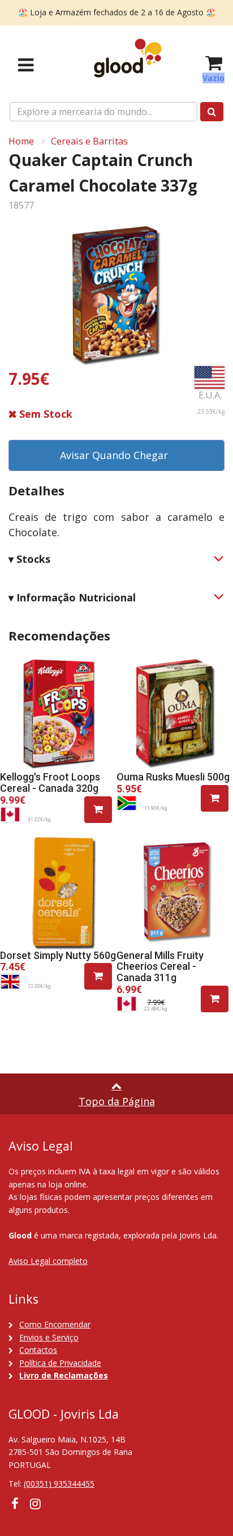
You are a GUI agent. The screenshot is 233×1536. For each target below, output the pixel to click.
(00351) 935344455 (59, 1483)
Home (21, 141)
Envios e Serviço (49, 1337)
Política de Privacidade (60, 1362)
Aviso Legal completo (48, 1260)
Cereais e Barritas (89, 141)
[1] (98, 809)
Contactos (38, 1349)
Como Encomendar (54, 1324)
